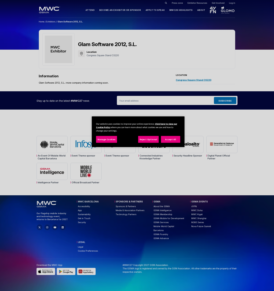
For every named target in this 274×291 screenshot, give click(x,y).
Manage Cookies (106, 139)
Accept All (170, 139)
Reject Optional (148, 139)
